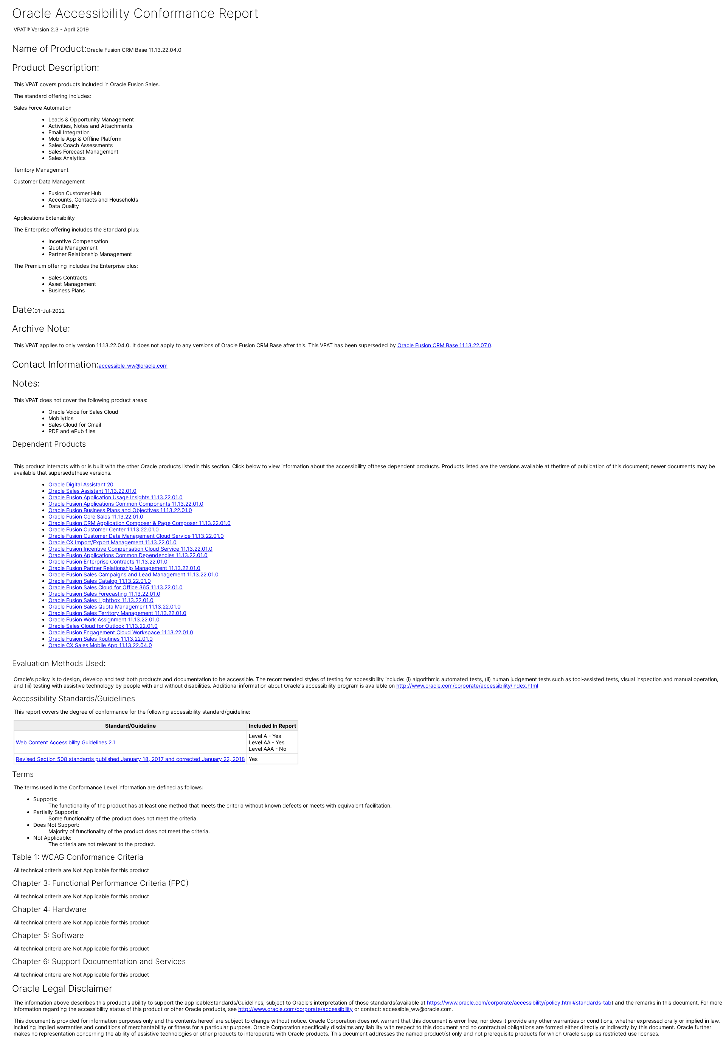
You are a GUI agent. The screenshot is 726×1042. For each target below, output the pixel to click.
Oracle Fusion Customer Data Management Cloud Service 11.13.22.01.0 (136, 536)
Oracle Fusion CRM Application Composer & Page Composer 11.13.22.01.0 (139, 523)
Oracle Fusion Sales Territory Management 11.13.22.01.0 (117, 613)
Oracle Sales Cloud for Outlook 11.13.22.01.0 (103, 626)
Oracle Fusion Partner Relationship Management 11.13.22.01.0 (124, 568)
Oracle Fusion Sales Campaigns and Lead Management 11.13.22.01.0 (133, 574)
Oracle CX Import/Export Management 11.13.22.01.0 (112, 542)
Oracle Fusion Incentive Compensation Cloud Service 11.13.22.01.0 (130, 548)
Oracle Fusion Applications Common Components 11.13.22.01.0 (125, 503)
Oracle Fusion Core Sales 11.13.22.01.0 (95, 516)
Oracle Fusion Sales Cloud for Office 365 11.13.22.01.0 (115, 587)
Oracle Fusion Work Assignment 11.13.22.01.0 (104, 619)
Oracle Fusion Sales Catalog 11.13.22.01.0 (99, 581)
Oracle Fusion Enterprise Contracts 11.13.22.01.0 (108, 561)
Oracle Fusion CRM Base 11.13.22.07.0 (444, 345)
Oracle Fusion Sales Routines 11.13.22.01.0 (100, 638)
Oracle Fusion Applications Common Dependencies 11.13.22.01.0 (128, 555)
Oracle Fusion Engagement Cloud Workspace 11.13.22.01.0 (120, 632)
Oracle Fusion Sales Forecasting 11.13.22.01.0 (104, 593)
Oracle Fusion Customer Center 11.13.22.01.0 (103, 529)
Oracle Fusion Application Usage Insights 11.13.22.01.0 (115, 497)
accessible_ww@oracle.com (133, 365)
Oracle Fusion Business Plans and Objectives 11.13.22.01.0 (120, 510)
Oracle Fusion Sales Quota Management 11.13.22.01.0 (114, 606)
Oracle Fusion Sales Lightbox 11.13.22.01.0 (101, 600)
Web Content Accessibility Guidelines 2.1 (65, 742)
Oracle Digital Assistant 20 (80, 484)
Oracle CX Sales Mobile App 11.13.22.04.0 (100, 645)
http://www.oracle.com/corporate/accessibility (295, 1009)
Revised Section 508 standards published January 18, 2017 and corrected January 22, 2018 (130, 759)
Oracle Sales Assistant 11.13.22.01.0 (92, 491)
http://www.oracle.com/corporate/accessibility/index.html (467, 685)
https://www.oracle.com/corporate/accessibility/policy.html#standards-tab (519, 1002)
